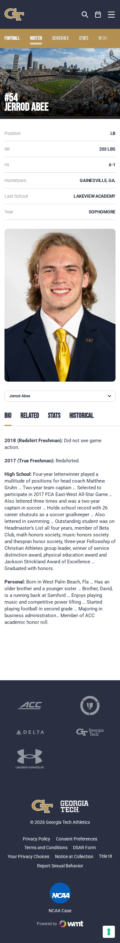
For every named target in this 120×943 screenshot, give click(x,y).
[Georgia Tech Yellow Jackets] (14, 14)
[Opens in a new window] (30, 705)
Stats (84, 38)
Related (29, 416)
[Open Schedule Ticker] (98, 14)
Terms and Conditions (46, 847)
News (103, 38)
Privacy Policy (36, 838)
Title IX (105, 856)
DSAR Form (84, 847)
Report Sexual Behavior (60, 865)
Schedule (60, 38)
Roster (36, 38)
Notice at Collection (74, 856)
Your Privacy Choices (28, 856)
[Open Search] (85, 14)
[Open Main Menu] (111, 14)
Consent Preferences (76, 838)
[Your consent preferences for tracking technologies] (109, 932)
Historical (81, 416)
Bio (8, 416)
